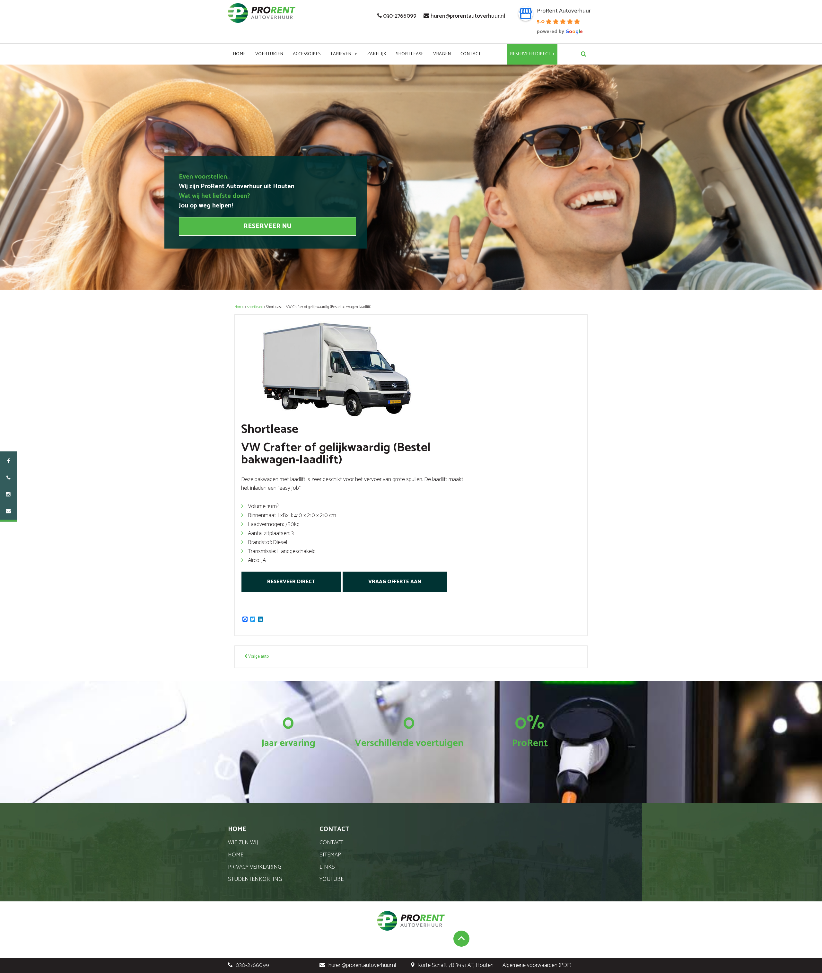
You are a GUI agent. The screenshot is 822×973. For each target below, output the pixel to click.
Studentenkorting (255, 879)
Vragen (442, 54)
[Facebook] (8, 461)
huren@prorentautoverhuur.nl (468, 16)
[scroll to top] (461, 939)
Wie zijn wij (243, 842)
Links (327, 867)
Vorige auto (258, 656)
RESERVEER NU (267, 226)
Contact (470, 54)
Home (239, 54)
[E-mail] (8, 511)
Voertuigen (269, 54)
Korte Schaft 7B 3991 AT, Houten (455, 965)
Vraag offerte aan (394, 581)
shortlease (255, 307)
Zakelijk (376, 54)
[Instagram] (8, 495)
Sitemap (330, 855)
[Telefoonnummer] (8, 478)
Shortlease (410, 54)
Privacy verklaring (254, 867)
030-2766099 (399, 16)
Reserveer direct (530, 54)
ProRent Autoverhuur (564, 11)
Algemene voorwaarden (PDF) (537, 965)
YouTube (331, 879)
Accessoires (306, 54)
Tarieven (340, 54)
